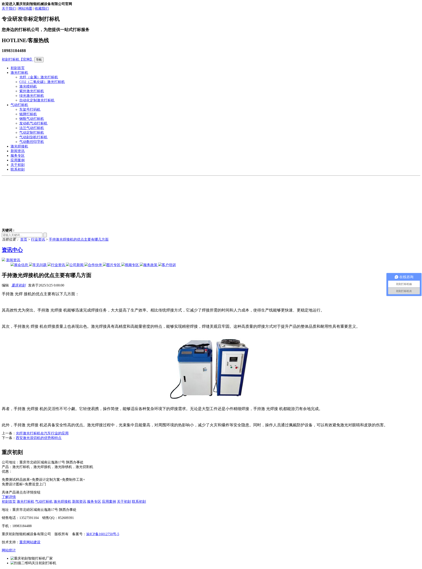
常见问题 (40, 265)
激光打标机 (19, 72)
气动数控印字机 (31, 142)
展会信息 (21, 265)
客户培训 (169, 265)
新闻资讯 (18, 151)
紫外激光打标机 (31, 91)
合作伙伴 (95, 265)
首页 (23, 239)
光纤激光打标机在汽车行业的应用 (42, 433)
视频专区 (132, 265)
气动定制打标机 (31, 132)
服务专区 (18, 155)
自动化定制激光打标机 (37, 100)
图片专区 (113, 265)
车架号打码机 (29, 109)
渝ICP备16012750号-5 (102, 534)
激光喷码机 (28, 86)
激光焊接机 (19, 146)
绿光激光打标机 (31, 95)
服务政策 (150, 265)
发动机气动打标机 (33, 123)
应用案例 (18, 160)
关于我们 (9, 8)
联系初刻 (18, 169)
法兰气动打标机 (31, 128)
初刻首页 (18, 68)
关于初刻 (18, 165)
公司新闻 (76, 265)
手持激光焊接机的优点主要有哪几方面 (79, 239)
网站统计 (9, 550)
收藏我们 (42, 8)
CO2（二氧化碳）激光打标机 (42, 82)
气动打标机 (19, 105)
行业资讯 (38, 239)
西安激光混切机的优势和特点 (39, 438)
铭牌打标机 (28, 114)
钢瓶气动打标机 (31, 119)
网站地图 (25, 8)
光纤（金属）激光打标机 (38, 77)
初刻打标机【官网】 (17, 59)
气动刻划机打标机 (33, 137)
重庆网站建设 (29, 542)
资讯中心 (12, 250)
